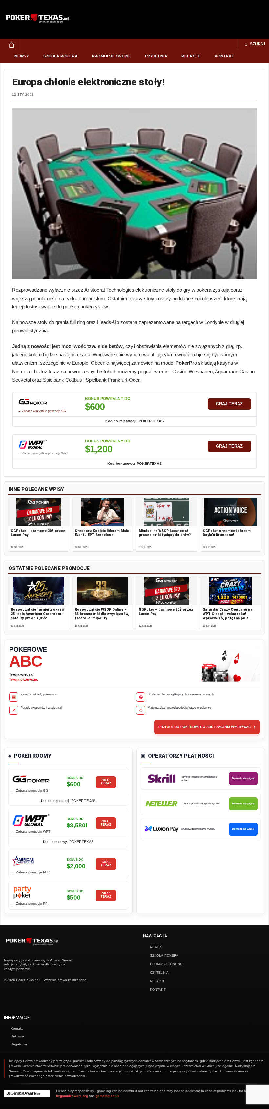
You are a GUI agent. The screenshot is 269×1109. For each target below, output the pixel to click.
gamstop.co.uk (107, 1096)
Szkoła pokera (60, 56)
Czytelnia (156, 56)
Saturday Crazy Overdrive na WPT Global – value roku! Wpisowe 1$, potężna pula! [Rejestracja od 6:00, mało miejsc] (227, 618)
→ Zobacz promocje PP (30, 903)
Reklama (17, 1036)
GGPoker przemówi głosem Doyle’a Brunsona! (227, 533)
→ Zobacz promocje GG (30, 790)
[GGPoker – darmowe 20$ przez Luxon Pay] (38, 512)
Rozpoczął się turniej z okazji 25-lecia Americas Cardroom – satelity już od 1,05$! (37, 613)
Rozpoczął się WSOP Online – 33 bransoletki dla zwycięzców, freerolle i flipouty (102, 613)
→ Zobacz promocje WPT (31, 831)
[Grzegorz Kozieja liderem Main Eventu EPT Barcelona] (102, 512)
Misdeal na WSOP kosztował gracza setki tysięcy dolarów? (165, 533)
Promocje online (111, 56)
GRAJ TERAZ (229, 403)
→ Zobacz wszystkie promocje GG (42, 411)
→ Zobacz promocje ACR (31, 872)
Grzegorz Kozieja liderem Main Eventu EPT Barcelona (102, 533)
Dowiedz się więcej (243, 778)
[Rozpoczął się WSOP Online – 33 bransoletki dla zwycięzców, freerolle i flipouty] (102, 591)
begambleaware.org (72, 1096)
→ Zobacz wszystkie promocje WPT (43, 453)
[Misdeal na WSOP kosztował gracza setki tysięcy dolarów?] (166, 512)
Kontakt (224, 56)
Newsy (21, 56)
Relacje (190, 56)
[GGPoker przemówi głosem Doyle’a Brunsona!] (230, 512)
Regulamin (19, 1044)
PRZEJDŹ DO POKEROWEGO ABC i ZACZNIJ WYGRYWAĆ (207, 727)
